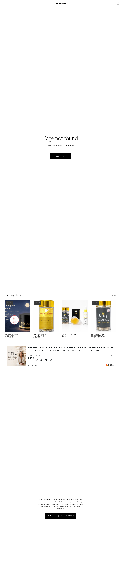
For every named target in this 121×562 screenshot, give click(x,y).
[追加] (27, 329)
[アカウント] (113, 3)
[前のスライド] (7, 316)
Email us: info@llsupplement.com (60, 516)
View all (113, 296)
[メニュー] (2, 3)
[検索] (7, 3)
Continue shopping (60, 156)
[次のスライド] (27, 316)
